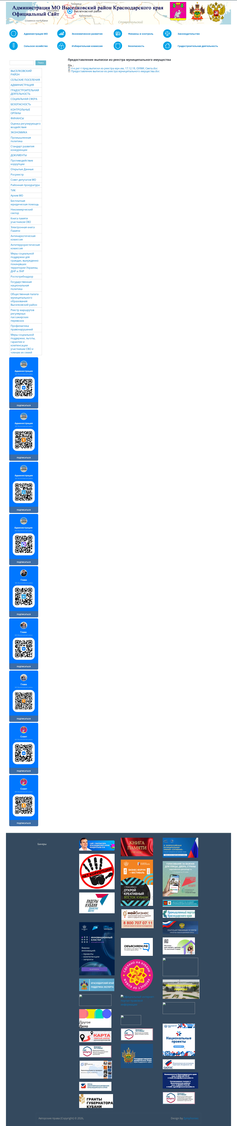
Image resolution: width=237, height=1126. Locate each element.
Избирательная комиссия (87, 46)
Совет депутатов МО (23, 179)
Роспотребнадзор (22, 276)
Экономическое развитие (87, 33)
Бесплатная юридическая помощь (25, 202)
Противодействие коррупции (22, 162)
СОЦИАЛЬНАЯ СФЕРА (24, 99)
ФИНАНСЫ (17, 118)
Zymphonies (190, 1118)
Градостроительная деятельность (198, 46)
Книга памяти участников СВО (21, 220)
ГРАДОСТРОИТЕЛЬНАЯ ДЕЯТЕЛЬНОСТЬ (25, 92)
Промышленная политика (21, 139)
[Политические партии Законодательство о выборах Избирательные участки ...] (61, 49)
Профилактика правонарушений (22, 327)
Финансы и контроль (140, 33)
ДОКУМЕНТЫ (19, 155)
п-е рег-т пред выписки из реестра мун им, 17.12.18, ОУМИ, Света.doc (114, 68)
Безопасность (136, 46)
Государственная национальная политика (21, 285)
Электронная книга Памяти (23, 229)
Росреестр (17, 174)
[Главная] (8, 13)
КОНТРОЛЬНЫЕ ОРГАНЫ (20, 111)
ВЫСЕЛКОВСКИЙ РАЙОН (21, 72)
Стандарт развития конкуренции (22, 148)
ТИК (13, 190)
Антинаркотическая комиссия (23, 237)
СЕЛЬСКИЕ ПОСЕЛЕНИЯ (25, 80)
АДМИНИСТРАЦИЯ (22, 85)
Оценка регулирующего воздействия (26, 125)
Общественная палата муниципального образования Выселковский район (25, 299)
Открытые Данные (22, 169)
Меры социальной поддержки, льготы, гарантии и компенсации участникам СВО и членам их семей (23, 343)
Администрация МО (36, 33)
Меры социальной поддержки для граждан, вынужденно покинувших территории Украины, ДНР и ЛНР (25, 262)
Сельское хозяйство (36, 46)
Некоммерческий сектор (22, 211)
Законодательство (189, 33)
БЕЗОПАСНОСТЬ (21, 104)
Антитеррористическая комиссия (25, 246)
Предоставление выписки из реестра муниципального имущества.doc (115, 71)
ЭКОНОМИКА (19, 132)
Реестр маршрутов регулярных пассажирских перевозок (22, 315)
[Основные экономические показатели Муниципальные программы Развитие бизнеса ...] (118, 37)
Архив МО (17, 195)
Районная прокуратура (25, 185)
